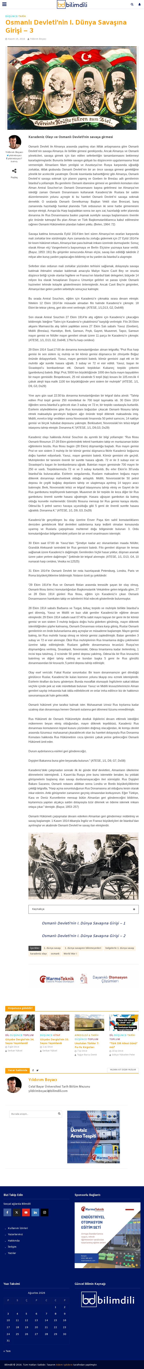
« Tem (7, 1351)
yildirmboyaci (15, 155)
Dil (7, 1035)
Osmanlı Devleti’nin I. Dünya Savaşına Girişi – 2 (83, 936)
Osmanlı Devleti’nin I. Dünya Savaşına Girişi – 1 (83, 923)
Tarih (22, 16)
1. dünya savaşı (52, 948)
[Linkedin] (35, 1212)
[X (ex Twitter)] (17, 1212)
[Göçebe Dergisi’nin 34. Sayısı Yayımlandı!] (20, 1023)
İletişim (12, 1247)
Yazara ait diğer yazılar (123, 1070)
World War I (70, 953)
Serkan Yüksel (15, 1050)
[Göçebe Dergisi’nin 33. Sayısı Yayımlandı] (55, 1023)
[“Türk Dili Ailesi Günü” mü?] (124, 1023)
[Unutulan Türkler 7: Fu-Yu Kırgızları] (89, 1023)
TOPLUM (28, 1035)
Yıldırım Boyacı (38, 39)
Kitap (56, 1035)
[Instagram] (44, 1212)
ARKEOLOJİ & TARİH (86, 1035)
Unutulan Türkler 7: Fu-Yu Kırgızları (87, 1045)
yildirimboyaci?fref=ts (15, 160)
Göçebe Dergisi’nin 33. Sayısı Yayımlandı (54, 1041)
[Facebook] (7, 1212)
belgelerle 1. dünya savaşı (119, 948)
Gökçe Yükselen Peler (123, 1054)
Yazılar (12, 1253)
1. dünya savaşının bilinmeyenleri (83, 948)
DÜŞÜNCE (11, 16)
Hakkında (13, 1241)
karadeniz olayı (38, 953)
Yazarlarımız (15, 1234)
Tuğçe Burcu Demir (87, 1054)
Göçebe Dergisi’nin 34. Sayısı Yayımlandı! (19, 1041)
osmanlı (55, 953)
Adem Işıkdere (64, 1364)
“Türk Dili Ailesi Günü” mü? (123, 1045)
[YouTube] (26, 1212)
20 (36, 1327)
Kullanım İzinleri (18, 1228)
